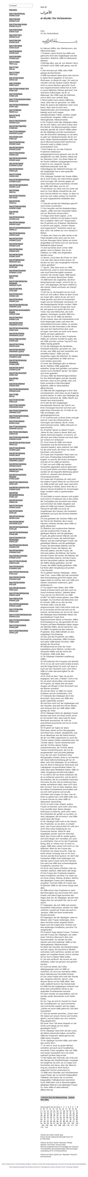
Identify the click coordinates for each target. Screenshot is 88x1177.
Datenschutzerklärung (79, 1164)
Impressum (54, 1164)
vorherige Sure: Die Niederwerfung (54, 1097)
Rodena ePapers (25, 1164)
